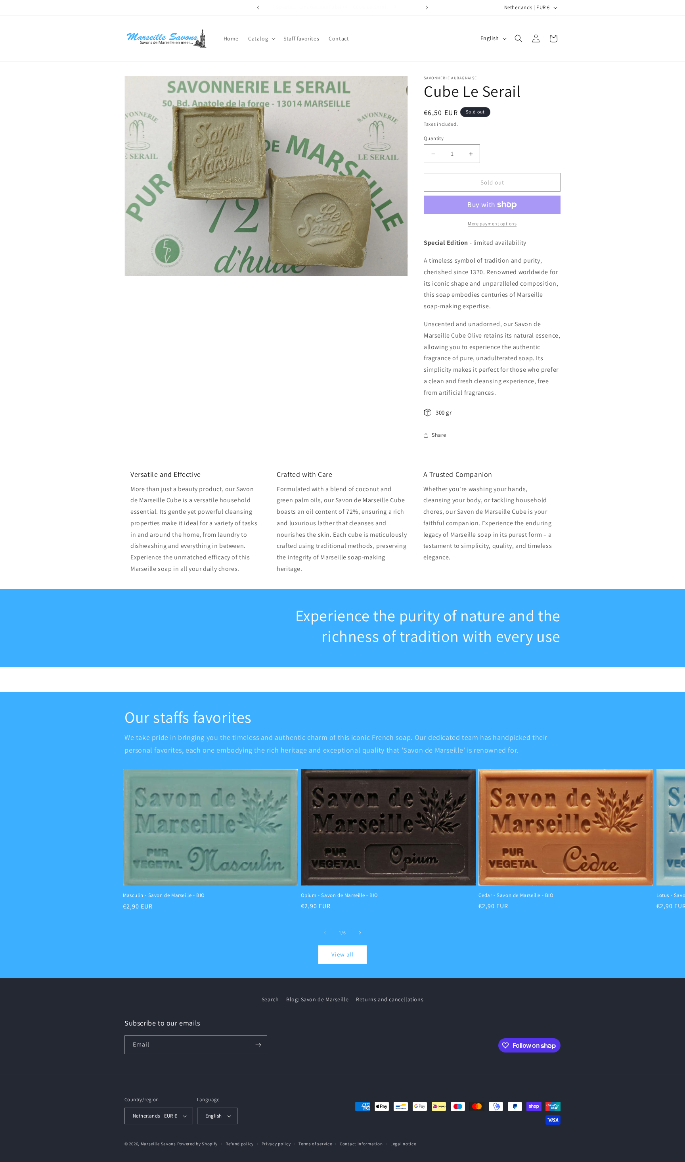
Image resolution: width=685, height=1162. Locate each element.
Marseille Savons (158, 1144)
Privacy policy (276, 1144)
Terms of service (315, 1144)
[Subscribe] (258, 1044)
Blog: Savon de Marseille (317, 999)
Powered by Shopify (197, 1144)
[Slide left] (325, 932)
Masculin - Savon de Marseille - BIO (164, 895)
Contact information (361, 1144)
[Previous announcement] (258, 7)
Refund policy (240, 1144)
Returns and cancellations (389, 999)
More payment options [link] (492, 224)
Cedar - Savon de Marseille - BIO (515, 895)
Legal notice (403, 1144)
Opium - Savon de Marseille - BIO (339, 895)
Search (270, 999)
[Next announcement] (427, 7)
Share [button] (439, 434)
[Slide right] (360, 932)
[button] (261, 38)
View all (342, 954)
